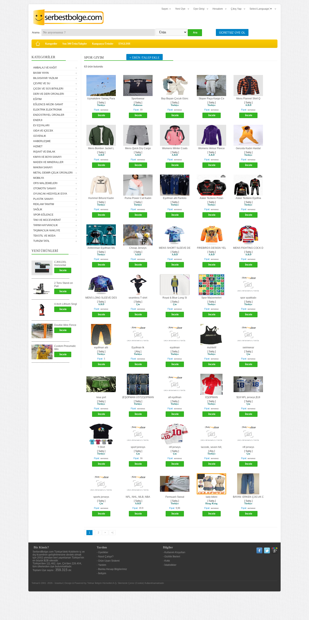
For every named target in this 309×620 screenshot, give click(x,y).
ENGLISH (124, 43)
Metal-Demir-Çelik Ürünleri (53, 172)
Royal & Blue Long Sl (174, 297)
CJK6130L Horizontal (60, 264)
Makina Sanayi (42, 167)
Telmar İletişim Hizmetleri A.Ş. (102, 583)
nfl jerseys (175, 447)
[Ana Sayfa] (38, 43)
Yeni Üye (180, 8)
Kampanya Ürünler (102, 43)
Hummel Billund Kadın (101, 198)
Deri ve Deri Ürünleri (48, 93)
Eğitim (37, 99)
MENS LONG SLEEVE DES (101, 297)
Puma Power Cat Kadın (138, 198)
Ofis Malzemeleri (45, 183)
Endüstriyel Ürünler (48, 114)
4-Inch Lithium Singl (65, 304)
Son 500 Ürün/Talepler (74, 43)
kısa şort (101, 397)
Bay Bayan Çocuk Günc (174, 98)
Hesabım (218, 8)
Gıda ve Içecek (43, 130)
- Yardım (101, 564)
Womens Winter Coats (175, 148)
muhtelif (211, 347)
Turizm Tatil (41, 241)
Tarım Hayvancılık (45, 225)
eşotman (175, 347)
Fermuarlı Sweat (174, 496)
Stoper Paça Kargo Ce (211, 98)
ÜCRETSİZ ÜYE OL (232, 32)
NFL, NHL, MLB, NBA (138, 496)
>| (112, 532)
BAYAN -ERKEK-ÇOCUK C (248, 496)
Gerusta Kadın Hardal (248, 148)
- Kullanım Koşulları (174, 552)
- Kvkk (166, 560)
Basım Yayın (41, 72)
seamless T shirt (138, 297)
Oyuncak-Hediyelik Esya (50, 193)
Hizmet (37, 146)
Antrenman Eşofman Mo (101, 247)
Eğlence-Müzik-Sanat (48, 104)
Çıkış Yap (236, 8)
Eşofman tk (138, 347)
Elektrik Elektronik (47, 109)
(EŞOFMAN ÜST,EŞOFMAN (138, 397)
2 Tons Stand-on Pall (63, 285)
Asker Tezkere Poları (211, 198)
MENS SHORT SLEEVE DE (174, 247)
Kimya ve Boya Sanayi (47, 156)
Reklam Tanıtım (43, 204)
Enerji (37, 120)
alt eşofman (174, 397)
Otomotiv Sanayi (44, 188)
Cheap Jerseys (138, 247)
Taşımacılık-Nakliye (46, 230)
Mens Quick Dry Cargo (138, 148)
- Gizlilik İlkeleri (171, 556)
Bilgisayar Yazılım (45, 78)
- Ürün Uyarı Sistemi (108, 560)
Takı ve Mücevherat (47, 220)
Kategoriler (51, 43)
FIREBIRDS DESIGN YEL (211, 247)
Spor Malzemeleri (211, 297)
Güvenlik (39, 135)
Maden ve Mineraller (48, 162)
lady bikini (211, 496)
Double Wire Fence (65, 325)
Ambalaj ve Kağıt (45, 67)
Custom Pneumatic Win (65, 348)
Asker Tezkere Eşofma (248, 198)
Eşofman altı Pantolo (174, 198)
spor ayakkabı (248, 297)
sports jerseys (101, 496)
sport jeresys (138, 447)
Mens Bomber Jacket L (101, 148)
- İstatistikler (169, 564)
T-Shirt (101, 447)
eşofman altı (101, 347)
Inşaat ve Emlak (44, 151)
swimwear (248, 347)
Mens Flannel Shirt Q (248, 98)
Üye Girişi (199, 8)
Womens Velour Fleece (211, 148)
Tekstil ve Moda (44, 235)
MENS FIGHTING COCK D (248, 247)
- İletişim (101, 573)
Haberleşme (42, 141)
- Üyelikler (102, 552)
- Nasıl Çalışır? (105, 556)
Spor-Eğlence (43, 214)
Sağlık (37, 209)
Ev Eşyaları (41, 125)
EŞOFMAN (211, 397)
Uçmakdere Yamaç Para (101, 98)
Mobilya (38, 177)
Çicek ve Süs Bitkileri (48, 88)
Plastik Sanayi (43, 198)
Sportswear (137, 98)
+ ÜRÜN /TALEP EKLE (144, 57)
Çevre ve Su (41, 83)
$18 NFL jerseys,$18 (248, 397)
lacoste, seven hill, (211, 447)
